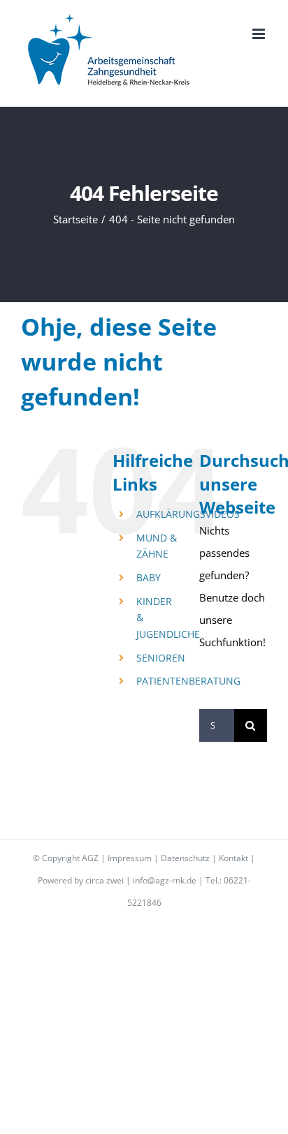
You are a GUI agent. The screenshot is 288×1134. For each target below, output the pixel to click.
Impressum (130, 858)
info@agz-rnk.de (164, 880)
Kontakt (233, 858)
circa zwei (104, 880)
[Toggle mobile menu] (259, 34)
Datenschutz (185, 858)
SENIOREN (160, 657)
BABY (148, 577)
